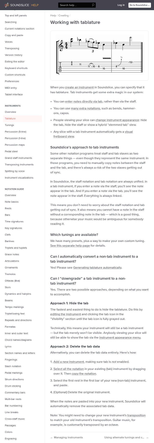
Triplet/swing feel (15, 313)
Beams (9, 300)
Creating (63, 15)
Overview (10, 112)
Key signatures (13, 228)
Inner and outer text (16, 333)
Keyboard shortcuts (16, 68)
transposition (136, 415)
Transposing (12, 48)
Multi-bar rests (13, 399)
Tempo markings (14, 307)
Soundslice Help (13, 4)
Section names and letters (20, 353)
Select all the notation (69, 369)
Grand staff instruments (18, 158)
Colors (8, 432)
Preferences (12, 81)
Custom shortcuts (15, 74)
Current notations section (19, 28)
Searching (11, 22)
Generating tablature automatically (97, 267)
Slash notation (13, 366)
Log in (121, 5)
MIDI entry (11, 88)
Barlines (9, 241)
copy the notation (84, 373)
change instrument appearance (117, 120)
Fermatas (10, 327)
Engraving (11, 438)
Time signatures (14, 221)
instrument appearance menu (119, 337)
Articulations (12, 261)
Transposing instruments (19, 164)
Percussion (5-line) (15, 131)
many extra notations (85, 108)
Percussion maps (15, 145)
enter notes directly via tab (83, 101)
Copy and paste (14, 35)
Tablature (10, 118)
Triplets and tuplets (16, 248)
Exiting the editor (15, 61)
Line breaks (11, 412)
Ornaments (11, 267)
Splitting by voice (15, 171)
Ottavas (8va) (12, 280)
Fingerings (11, 359)
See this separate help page (70, 245)
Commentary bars (15, 392)
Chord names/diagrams (18, 340)
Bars (7, 215)
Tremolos (10, 274)
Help (53, 15)
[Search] (93, 5)
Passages (10, 425)
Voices (9, 42)
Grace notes (12, 254)
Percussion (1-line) (15, 138)
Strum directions (14, 379)
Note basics (12, 202)
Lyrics (8, 346)
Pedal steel (11, 151)
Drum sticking (13, 386)
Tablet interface (14, 94)
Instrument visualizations (19, 177)
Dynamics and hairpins (18, 294)
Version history (13, 55)
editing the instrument (65, 314)
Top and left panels (16, 15)
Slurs (8, 287)
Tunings (9, 125)
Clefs (8, 234)
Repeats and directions (18, 320)
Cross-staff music (15, 419)
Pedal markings (14, 373)
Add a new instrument (69, 361)
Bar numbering (13, 405)
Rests (8, 208)
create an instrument (79, 87)
